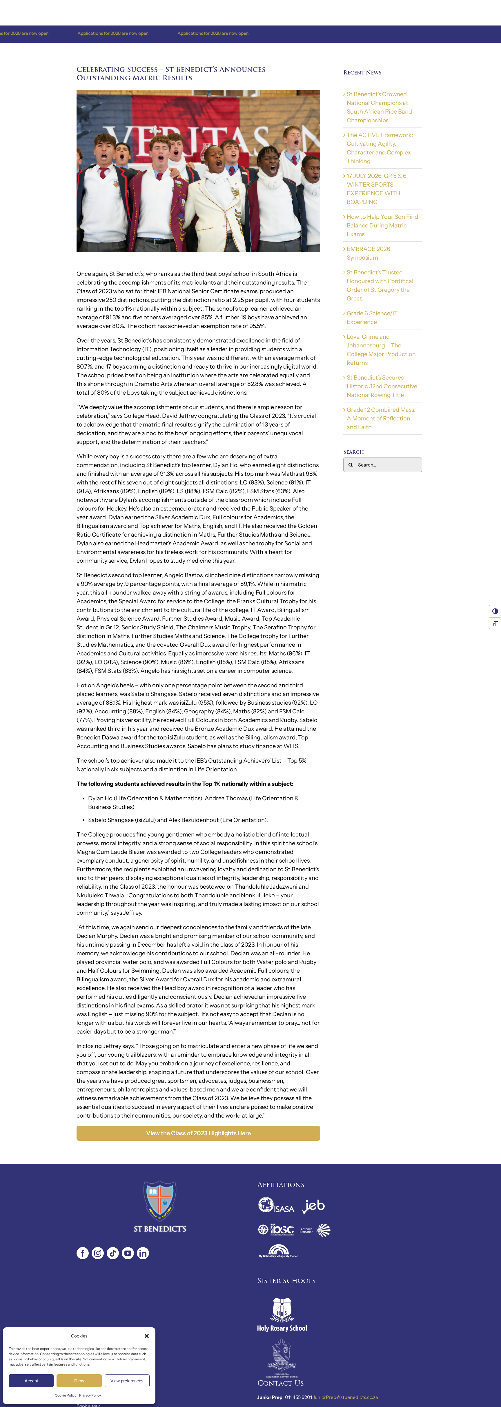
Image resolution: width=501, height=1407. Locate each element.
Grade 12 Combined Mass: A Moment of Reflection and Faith (381, 418)
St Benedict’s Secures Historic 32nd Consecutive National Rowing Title (382, 386)
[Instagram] (98, 1253)
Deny (79, 1380)
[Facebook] (83, 1253)
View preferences (127, 1380)
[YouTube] (128, 1253)
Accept (31, 1380)
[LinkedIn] (143, 1253)
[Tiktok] (113, 1253)
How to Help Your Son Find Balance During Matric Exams (382, 225)
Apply (83, 1398)
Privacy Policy (90, 1395)
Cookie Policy (65, 1395)
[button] (147, 1336)
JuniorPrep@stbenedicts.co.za (345, 1397)
